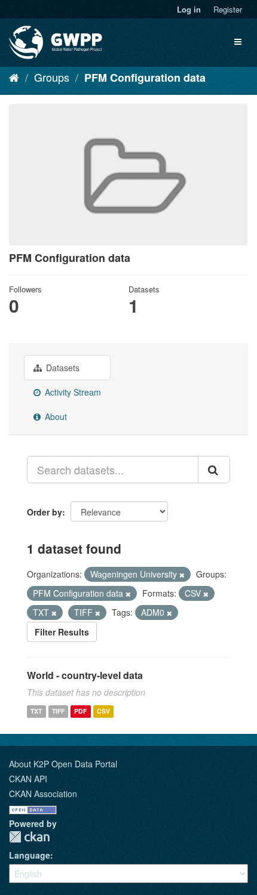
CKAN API (28, 779)
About (54, 416)
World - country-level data (85, 675)
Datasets (61, 368)
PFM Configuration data (145, 77)
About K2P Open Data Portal (63, 764)
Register (227, 9)
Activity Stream (71, 392)
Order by (44, 512)
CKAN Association (43, 794)
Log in (189, 9)
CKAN (29, 837)
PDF (80, 710)
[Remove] (182, 574)
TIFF (58, 710)
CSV (103, 710)
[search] (214, 469)
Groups (51, 77)
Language (29, 855)
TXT (36, 710)
